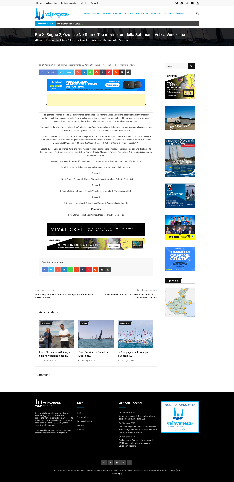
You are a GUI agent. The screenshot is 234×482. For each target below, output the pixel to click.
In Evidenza (49, 40)
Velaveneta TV (158, 13)
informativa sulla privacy (56, 433)
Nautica (129, 13)
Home (39, 3)
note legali (52, 425)
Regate (96, 13)
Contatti (94, 3)
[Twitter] (51, 269)
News (87, 13)
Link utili (83, 3)
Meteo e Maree (176, 13)
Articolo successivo (146, 290)
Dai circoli (142, 13)
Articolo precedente (46, 290)
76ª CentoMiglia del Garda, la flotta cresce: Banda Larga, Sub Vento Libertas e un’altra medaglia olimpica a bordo (108, 23)
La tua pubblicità (68, 3)
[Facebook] (45, 269)
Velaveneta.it (51, 3)
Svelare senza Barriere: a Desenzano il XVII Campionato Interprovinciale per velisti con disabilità (136, 443)
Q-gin (120, 473)
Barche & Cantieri (112, 13)
